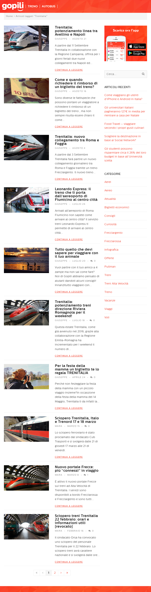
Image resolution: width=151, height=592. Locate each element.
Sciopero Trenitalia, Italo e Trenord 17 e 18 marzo (77, 420)
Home (9, 16)
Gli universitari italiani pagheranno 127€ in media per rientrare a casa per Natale (124, 111)
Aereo (108, 190)
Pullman (110, 266)
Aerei (107, 182)
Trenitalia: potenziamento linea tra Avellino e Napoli (76, 31)
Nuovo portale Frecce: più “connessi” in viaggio (77, 469)
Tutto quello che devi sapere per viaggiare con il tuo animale (76, 253)
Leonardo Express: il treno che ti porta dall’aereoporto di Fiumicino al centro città (76, 194)
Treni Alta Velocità (116, 283)
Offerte (109, 258)
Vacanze (109, 300)
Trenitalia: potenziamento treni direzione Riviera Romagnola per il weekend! (73, 309)
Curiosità (110, 224)
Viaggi (108, 309)
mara (58, 426)
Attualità (110, 199)
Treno (108, 292)
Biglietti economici (116, 207)
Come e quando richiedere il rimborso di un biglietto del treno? (76, 83)
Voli (106, 317)
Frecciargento (113, 232)
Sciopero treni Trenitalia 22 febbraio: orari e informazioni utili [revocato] (76, 521)
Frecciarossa (112, 241)
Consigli (109, 216)
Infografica (111, 249)
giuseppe (61, 39)
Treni (107, 275)
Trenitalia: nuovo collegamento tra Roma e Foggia (77, 140)
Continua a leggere (69, 70)
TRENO (33, 6)
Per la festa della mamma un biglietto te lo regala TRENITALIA (77, 369)
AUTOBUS (48, 6)
